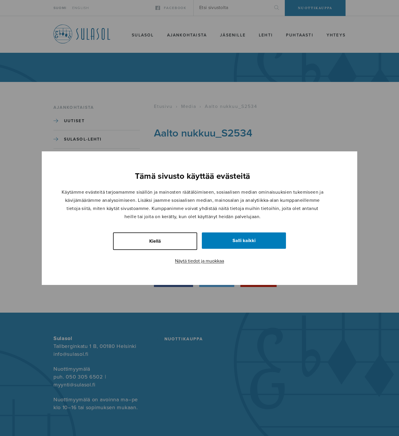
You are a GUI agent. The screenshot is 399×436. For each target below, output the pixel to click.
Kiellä (155, 241)
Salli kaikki (244, 241)
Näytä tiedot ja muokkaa (199, 261)
